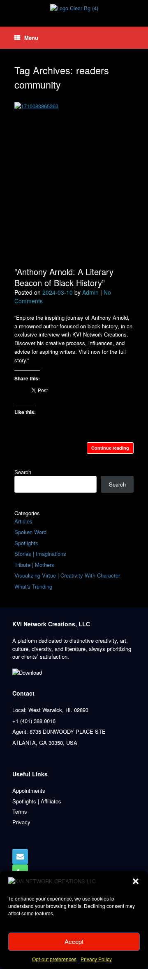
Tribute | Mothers (34, 565)
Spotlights (26, 543)
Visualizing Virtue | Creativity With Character (67, 575)
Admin (90, 292)
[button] (136, 881)
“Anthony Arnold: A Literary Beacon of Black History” (63, 277)
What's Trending (33, 586)
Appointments (28, 790)
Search (22, 472)
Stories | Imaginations (40, 553)
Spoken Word (30, 532)
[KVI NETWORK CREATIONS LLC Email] (20, 856)
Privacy (21, 822)
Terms (19, 811)
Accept (74, 941)
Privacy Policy (96, 958)
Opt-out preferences (54, 958)
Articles (23, 521)
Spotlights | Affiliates (36, 801)
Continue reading (110, 448)
